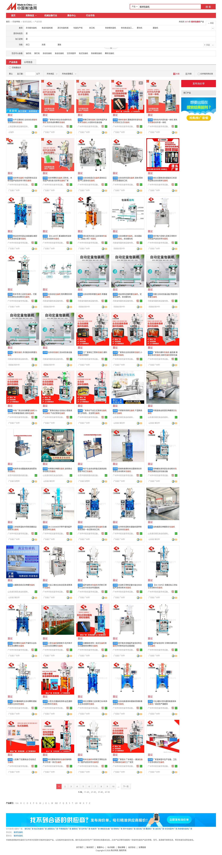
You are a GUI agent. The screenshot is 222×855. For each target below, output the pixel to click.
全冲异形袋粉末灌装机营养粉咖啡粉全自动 (127, 528)
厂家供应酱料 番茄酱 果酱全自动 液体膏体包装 (163, 353)
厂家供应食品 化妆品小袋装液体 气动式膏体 (57, 412)
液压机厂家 (140, 829)
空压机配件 (71, 53)
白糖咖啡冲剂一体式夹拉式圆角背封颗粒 (92, 644)
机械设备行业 (50, 15)
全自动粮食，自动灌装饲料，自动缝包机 (127, 237)
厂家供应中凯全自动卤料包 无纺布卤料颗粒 (57, 121)
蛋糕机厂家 (76, 829)
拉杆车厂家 (85, 829)
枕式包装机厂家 (40, 829)
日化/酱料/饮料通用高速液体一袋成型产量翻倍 (162, 702)
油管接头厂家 (52, 829)
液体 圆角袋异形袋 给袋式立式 (127, 121)
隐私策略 (121, 847)
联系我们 (90, 847)
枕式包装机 (83, 53)
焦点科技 (114, 850)
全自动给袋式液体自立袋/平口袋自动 (92, 179)
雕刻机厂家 (150, 829)
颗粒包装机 (109, 53)
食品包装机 (59, 53)
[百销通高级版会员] (67, 126)
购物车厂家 (117, 829)
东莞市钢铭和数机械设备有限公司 (19, 475)
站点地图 (111, 847)
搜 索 (208, 6)
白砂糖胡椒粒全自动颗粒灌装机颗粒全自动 (22, 702)
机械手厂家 (95, 829)
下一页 (126, 786)
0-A (17, 803)
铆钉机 (37, 53)
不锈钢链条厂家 (65, 829)
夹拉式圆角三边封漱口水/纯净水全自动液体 (92, 702)
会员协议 (131, 847)
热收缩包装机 (96, 53)
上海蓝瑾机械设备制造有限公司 (19, 126)
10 (113, 786)
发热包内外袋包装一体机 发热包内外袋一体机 (162, 121)
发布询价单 (199, 83)
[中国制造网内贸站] (22, 6)
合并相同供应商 (206, 74)
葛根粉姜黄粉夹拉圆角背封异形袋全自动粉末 (127, 470)
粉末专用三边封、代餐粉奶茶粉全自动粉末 (22, 295)
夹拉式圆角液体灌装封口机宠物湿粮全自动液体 (162, 179)
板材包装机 (18, 832)
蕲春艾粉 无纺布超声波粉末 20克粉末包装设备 (92, 121)
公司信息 (28, 62)
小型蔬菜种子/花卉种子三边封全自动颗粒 (57, 644)
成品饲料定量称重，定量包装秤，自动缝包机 (127, 295)
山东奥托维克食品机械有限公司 (124, 417)
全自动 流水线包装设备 (60, 352)
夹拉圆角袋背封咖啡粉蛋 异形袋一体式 (57, 760)
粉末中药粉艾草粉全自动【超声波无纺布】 (92, 760)
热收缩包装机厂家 (185, 829)
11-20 (86, 792)
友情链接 (142, 847)
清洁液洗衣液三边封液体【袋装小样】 (92, 237)
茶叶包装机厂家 (129, 829)
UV (76, 803)
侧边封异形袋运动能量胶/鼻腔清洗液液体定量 (22, 237)
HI (40, 803)
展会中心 (71, 15)
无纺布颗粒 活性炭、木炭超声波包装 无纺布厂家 (57, 179)
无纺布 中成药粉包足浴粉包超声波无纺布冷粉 (22, 179)
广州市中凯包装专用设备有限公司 (54, 126)
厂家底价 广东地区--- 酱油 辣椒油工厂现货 (128, 760)
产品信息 (13, 62)
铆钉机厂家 (29, 829)
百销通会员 (16, 67)
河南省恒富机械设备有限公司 (124, 243)
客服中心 (100, 847)
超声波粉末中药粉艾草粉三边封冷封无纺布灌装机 (92, 586)
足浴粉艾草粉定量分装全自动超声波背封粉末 (127, 586)
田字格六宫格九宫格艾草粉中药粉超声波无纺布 (162, 237)
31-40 (100, 792)
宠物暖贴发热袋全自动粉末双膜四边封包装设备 (162, 470)
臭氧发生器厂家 (106, 829)
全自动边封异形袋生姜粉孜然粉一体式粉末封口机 (92, 528)
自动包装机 (47, 53)
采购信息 (30, 15)
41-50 (107, 792)
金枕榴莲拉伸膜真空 (164, 527)
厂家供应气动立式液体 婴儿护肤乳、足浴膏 (92, 412)
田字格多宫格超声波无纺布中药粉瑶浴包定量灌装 (127, 644)
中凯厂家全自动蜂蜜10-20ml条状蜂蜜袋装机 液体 (22, 412)
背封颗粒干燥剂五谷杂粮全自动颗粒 (22, 644)
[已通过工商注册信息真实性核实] (36, 126)
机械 (10, 119)
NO (56, 803)
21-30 (93, 792)
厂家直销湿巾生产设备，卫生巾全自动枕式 (162, 760)
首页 (13, 15)
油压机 (28, 53)
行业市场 (90, 15)
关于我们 (79, 847)
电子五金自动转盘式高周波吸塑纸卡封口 (92, 470)
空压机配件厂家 (171, 829)
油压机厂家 (159, 829)
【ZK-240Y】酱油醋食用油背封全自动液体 (57, 237)
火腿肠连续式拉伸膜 (24, 585)
